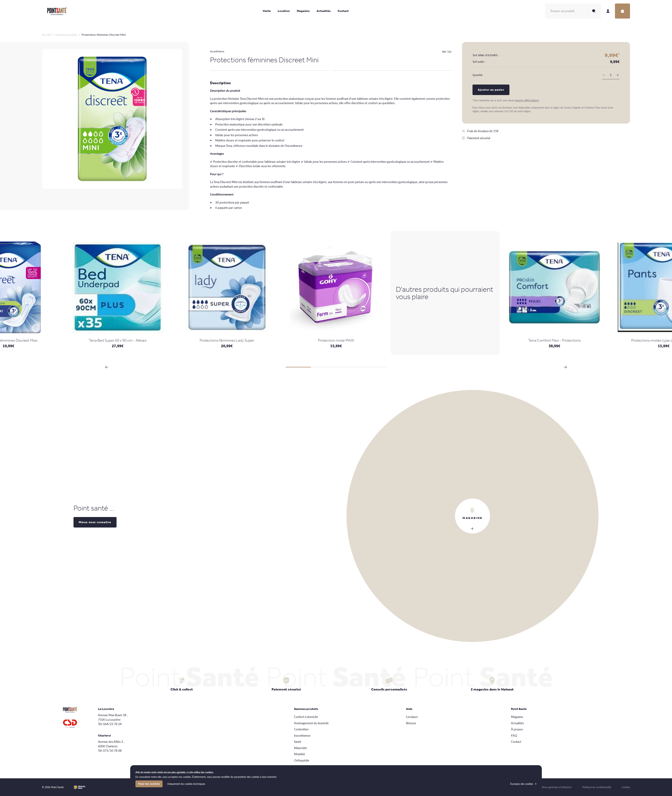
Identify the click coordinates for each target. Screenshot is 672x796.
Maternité (300, 748)
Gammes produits (66, 35)
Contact (343, 11)
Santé (297, 741)
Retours (411, 723)
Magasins (303, 11)
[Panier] (622, 11)
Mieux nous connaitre (95, 522)
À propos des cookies (521, 783)
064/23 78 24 (112, 724)
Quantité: (477, 75)
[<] (106, 367)
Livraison (412, 717)
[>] (565, 367)
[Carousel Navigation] (336, 367)
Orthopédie (301, 760)
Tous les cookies (149, 783)
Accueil (46, 35)
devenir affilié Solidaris (527, 100)
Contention (301, 729)
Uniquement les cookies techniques (186, 783)
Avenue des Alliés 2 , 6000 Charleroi (111, 743)
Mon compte (608, 11)
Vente (267, 11)
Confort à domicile (306, 717)
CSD (70, 724)
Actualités (324, 11)
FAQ (514, 735)
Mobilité (299, 754)
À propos (517, 729)
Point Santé (56, 11)
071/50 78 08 (112, 750)
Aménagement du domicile (311, 723)
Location (284, 11)
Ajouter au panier (491, 89)
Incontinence (217, 51)
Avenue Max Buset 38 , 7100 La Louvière (113, 717)
